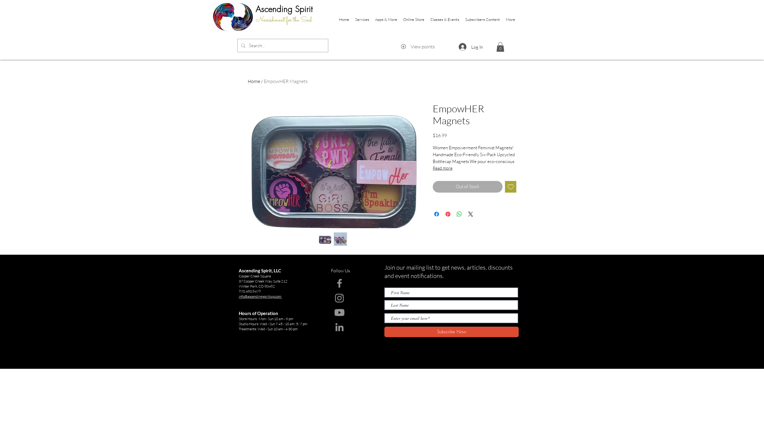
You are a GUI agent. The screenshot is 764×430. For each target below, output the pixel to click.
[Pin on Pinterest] (448, 214)
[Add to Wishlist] (511, 187)
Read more (442, 168)
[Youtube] (339, 312)
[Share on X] (470, 214)
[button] (500, 47)
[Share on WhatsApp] (459, 214)
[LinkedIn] (339, 327)
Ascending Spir (282, 8)
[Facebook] (339, 283)
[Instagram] (339, 298)
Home (254, 81)
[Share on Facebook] (436, 214)
